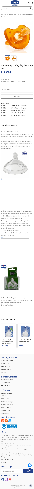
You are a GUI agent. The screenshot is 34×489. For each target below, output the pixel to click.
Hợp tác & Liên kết (5, 385)
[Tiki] (9, 420)
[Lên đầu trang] (30, 485)
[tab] (9, 125)
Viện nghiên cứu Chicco (7, 379)
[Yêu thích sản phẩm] (29, 3)
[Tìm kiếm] (30, 8)
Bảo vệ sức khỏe (5, 366)
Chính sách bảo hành (6, 393)
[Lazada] (6, 420)
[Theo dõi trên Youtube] (10, 479)
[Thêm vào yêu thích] (5, 89)
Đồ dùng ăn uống (5, 363)
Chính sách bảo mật (6, 396)
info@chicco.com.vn (9, 463)
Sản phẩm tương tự (8, 320)
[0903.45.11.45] (30, 470)
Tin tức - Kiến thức (5, 382)
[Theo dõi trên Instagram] (6, 479)
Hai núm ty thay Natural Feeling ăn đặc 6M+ (25, 340)
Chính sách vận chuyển (7, 401)
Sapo (20, 487)
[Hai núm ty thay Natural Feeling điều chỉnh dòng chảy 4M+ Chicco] (8, 331)
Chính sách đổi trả (5, 399)
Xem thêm (3, 372)
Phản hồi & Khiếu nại (6, 407)
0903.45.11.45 (9, 460)
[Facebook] (30, 465)
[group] (17, 36)
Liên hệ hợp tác (5, 413)
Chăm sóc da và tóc (6, 369)
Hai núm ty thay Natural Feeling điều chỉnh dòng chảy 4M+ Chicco (8, 341)
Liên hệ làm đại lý (5, 410)
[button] (32, 320)
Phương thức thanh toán (7, 404)
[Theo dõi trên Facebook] (3, 479)
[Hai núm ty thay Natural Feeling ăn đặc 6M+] (25, 331)
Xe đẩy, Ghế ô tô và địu (7, 360)
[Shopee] (3, 420)
